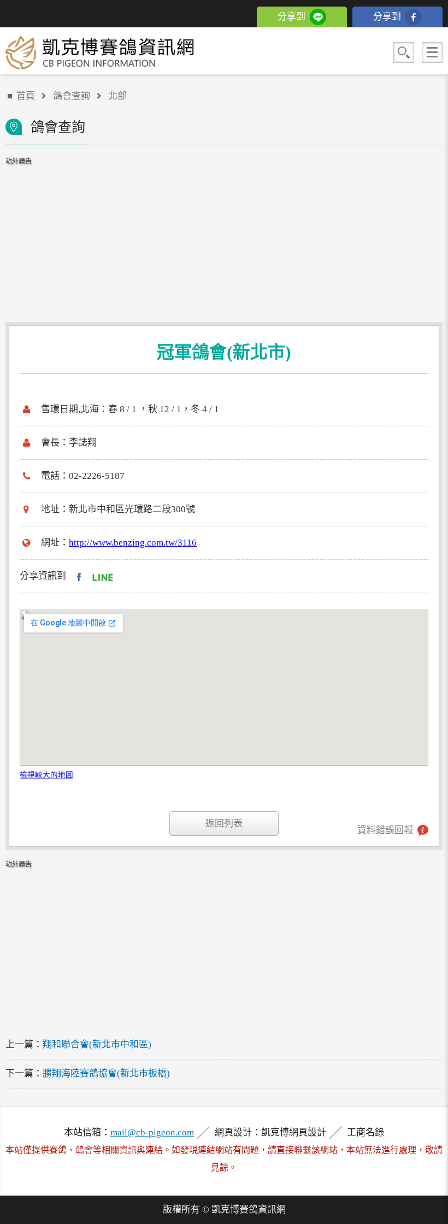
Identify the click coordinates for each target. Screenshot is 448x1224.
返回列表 (224, 823)
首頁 (25, 96)
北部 (117, 96)
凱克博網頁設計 (293, 1132)
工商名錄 (365, 1132)
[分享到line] (103, 576)
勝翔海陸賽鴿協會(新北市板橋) (106, 1073)
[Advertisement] (224, 234)
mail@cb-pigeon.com (152, 1132)
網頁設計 (233, 1132)
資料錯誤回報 (385, 830)
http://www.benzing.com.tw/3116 (133, 542)
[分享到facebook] (79, 576)
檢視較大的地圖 (46, 775)
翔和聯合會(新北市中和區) (97, 1044)
